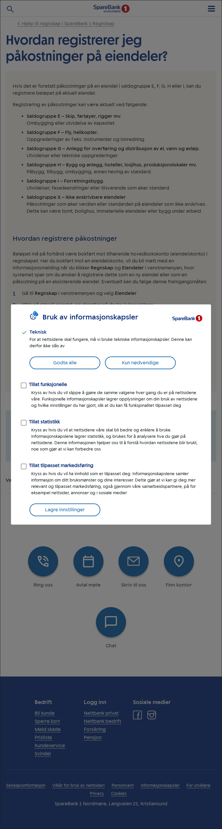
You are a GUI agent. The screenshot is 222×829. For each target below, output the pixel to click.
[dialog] (111, 414)
